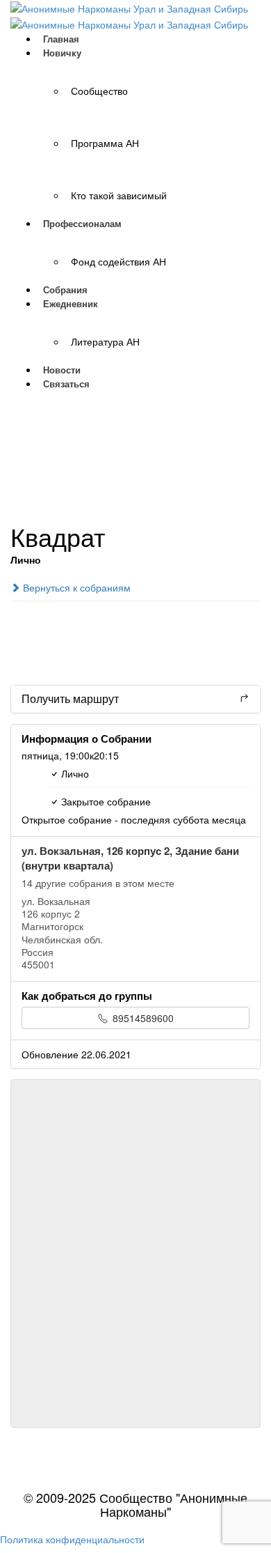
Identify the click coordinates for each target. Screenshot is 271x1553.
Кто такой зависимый (119, 195)
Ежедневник (70, 303)
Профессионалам (82, 223)
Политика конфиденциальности (72, 1539)
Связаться (66, 383)
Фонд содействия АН (118, 261)
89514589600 (142, 1018)
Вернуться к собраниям (75, 587)
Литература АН (105, 341)
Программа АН (105, 143)
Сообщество (99, 91)
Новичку (62, 52)
